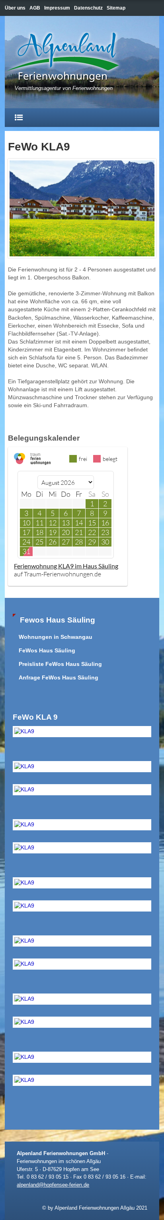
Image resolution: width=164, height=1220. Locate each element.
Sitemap (116, 8)
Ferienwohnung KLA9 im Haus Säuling (66, 566)
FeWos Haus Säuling (47, 651)
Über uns (15, 8)
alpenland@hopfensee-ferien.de (53, 1185)
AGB (34, 8)
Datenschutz (88, 8)
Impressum (57, 8)
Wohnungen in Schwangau (55, 637)
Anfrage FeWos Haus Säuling (58, 678)
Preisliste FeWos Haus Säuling (60, 664)
